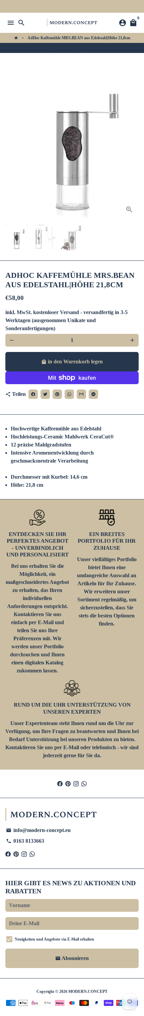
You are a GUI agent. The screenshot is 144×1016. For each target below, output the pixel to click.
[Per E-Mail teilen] (91, 48)
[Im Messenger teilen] (98, 48)
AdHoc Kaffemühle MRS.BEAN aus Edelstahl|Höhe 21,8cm (78, 38)
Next (132, 141)
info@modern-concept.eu (38, 830)
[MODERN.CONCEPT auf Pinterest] (68, 783)
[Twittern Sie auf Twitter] (71, 48)
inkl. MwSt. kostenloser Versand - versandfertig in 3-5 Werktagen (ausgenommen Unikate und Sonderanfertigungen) (66, 320)
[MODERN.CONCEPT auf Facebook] (60, 783)
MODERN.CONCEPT (87, 991)
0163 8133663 (25, 841)
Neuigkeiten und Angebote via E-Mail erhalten (54, 939)
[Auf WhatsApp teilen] (84, 48)
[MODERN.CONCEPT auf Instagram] (76, 783)
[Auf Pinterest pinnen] (78, 48)
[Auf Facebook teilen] (64, 48)
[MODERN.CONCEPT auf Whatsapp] (84, 783)
